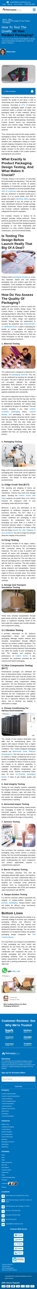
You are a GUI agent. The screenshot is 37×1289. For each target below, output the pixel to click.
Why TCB (4, 1165)
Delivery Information (7, 1268)
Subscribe (18, 1086)
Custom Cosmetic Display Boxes (11, 1096)
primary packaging (9, 903)
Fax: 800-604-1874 (11, 1219)
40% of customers (9, 191)
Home (4, 19)
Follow (19, 1235)
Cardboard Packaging (8, 1127)
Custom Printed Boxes (8, 1103)
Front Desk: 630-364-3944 (13, 1215)
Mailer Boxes (5, 1111)
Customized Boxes (7, 1106)
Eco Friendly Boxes (7, 1134)
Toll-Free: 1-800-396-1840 (13, 1210)
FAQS (3, 1175)
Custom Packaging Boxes (9, 1101)
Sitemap (4, 1187)
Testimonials (5, 1172)
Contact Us (5, 1183)
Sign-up (9, 4)
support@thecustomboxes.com (20, 2)
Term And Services (7, 1264)
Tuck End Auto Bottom (8, 1116)
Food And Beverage (7, 1137)
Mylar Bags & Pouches (8, 1142)
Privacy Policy (6, 1266)
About (3, 1160)
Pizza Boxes (5, 1113)
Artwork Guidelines (7, 1162)
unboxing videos (22, 199)
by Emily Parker (13, 997)
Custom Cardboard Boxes (9, 1093)
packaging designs (20, 277)
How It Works (5, 1167)
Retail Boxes (5, 1144)
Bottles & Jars (5, 1124)
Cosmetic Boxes (6, 1129)
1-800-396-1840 (29, 4)
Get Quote (4, 1180)
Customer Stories (6, 1170)
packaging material (20, 375)
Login (4, 4)
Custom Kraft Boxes (7, 1098)
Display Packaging (7, 1132)
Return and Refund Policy (9, 1270)
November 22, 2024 (14, 999)
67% (23, 105)
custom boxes (21, 656)
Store (3, 1157)
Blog (9, 19)
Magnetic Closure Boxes (8, 1108)
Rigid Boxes (5, 1147)
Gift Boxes (4, 1139)
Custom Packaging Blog (8, 1177)
